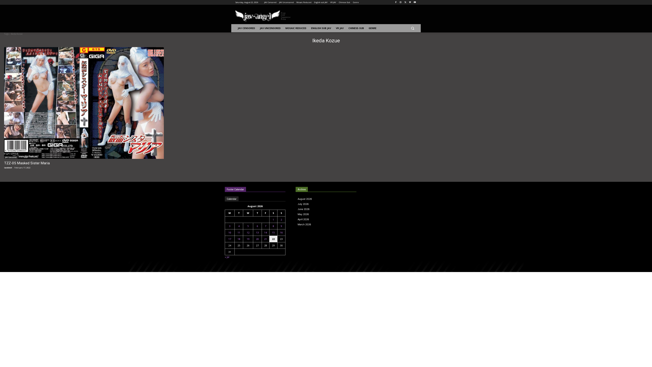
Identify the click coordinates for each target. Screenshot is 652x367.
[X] (405, 2)
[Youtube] (415, 2)
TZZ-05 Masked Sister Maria (27, 163)
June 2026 (304, 209)
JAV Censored (11, 157)
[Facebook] (396, 2)
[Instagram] (401, 2)
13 (257, 232)
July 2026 (303, 204)
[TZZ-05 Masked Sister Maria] (84, 103)
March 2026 (304, 224)
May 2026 (303, 214)
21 (265, 239)
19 (248, 239)
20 (257, 239)
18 (239, 239)
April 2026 (303, 219)
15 (273, 232)
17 (229, 239)
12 (248, 232)
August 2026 (305, 198)
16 (281, 232)
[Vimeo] (410, 2)
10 (229, 232)
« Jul (227, 257)
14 (265, 232)
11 (239, 232)
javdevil (8, 167)
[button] (413, 28)
